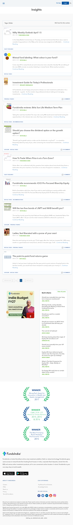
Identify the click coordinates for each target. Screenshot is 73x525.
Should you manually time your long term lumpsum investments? (53, 298)
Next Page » (29, 280)
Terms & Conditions (8, 494)
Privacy (5, 491)
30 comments (66, 272)
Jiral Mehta (45, 301)
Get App (58, 3)
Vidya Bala (23, 60)
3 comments (67, 247)
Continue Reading (18, 69)
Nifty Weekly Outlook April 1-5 (27, 33)
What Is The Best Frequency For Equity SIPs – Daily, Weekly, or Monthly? (52, 363)
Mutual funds (8, 74)
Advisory (6, 149)
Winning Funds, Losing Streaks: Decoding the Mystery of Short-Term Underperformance (53, 306)
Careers (5, 484)
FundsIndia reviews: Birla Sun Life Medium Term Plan (37, 108)
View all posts (62, 291)
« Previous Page (7, 280)
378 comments (66, 149)
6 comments (67, 174)
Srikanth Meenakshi (26, 85)
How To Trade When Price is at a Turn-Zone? (33, 158)
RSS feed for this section (62, 23)
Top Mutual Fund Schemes (45, 484)
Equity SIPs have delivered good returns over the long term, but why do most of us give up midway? (53, 354)
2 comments (67, 99)
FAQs (4, 487)
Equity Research (47, 16)
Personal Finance (9, 99)
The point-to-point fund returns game (30, 256)
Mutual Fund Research (30, 16)
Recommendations (18, 199)
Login (65, 3)
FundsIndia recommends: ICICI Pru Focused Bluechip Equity (41, 183)
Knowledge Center (43, 487)
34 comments (66, 199)
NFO (56, 16)
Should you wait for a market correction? (51, 315)
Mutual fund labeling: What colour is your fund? (35, 58)
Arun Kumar (46, 333)
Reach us (5, 489)
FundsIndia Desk (24, 35)
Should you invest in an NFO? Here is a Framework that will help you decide (53, 323)
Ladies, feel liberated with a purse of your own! (35, 233)
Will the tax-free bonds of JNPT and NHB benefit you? (38, 208)
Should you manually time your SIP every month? (53, 345)
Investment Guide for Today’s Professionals (33, 83)
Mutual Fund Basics (12, 16)
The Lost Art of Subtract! (49, 331)
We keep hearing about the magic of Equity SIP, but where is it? (53, 337)
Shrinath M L (46, 340)
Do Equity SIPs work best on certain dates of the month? (53, 371)
